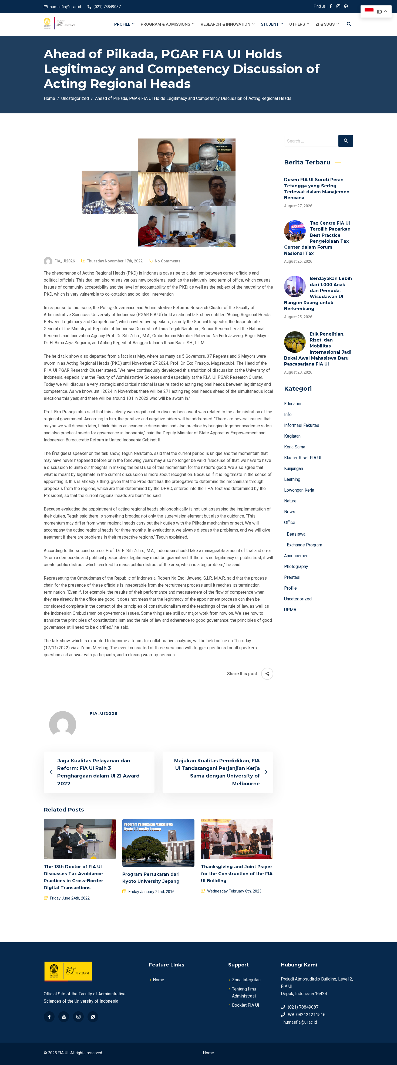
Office (289, 522)
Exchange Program (304, 544)
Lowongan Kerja (299, 490)
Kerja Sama (294, 446)
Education (293, 403)
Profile (122, 24)
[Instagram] (78, 1016)
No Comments (167, 261)
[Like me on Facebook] (331, 7)
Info (288, 414)
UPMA (290, 609)
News (289, 511)
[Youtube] (63, 1016)
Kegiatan (292, 436)
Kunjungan (293, 468)
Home (158, 979)
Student (270, 24)
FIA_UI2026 (65, 261)
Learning (292, 479)
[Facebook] (49, 1016)
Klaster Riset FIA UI (302, 457)
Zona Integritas (246, 979)
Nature (290, 500)
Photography (296, 566)
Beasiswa (296, 534)
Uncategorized (298, 598)
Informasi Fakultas (301, 425)
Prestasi (292, 577)
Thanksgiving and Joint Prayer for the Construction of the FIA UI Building (236, 873)
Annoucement (297, 555)
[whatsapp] (93, 1016)
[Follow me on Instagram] (338, 7)
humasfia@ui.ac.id (65, 7)
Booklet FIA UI (245, 1005)
